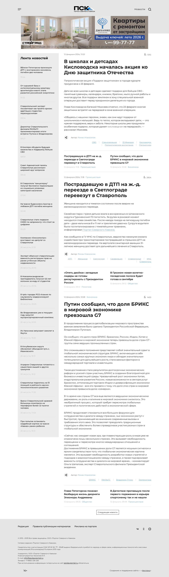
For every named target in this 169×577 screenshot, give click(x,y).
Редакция (23, 526)
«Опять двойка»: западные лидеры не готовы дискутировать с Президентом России (83, 277)
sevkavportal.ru (71, 563)
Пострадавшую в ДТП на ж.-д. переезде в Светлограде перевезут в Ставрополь (83, 159)
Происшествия (88, 167)
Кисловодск (145, 142)
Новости (139, 9)
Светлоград (99, 259)
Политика (86, 287)
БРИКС (92, 480)
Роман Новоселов (86, 137)
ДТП (70, 259)
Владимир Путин (124, 480)
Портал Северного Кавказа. (98, 229)
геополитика (145, 480)
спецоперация (109, 142)
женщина (82, 259)
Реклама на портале (85, 526)
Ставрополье (134, 259)
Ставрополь (145, 261)
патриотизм (145, 145)
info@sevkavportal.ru (33, 558)
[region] (38, 248)
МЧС (149, 259)
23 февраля (128, 142)
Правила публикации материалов (52, 526)
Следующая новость (108, 512)
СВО (94, 142)
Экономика (133, 167)
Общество (133, 283)
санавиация (116, 259)
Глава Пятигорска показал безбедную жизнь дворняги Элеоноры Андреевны (82, 494)
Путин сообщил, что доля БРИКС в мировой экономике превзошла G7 (129, 159)
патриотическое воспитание (119, 145)
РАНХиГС (106, 480)
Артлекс (146, 570)
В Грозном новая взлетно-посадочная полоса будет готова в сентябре (127, 276)
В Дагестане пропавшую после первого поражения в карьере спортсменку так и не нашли (130, 494)
